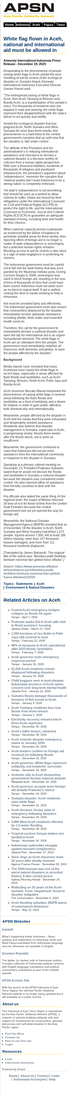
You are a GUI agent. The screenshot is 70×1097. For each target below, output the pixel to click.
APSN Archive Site (15, 980)
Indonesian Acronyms (19, 1062)
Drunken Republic (15, 953)
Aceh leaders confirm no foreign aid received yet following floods (37, 752)
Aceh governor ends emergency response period (35, 658)
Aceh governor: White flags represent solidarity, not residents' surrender (38, 764)
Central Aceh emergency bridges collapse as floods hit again (35, 611)
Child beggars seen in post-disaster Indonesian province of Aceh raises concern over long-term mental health (38, 684)
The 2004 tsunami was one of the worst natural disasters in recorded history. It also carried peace (37, 872)
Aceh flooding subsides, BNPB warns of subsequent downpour (39, 904)
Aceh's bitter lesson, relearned (33, 731)
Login (9, 1044)
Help (52, 1079)
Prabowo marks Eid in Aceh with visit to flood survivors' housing (38, 623)
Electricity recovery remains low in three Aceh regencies (36, 721)
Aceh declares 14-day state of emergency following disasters (33, 811)
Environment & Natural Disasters (30, 587)
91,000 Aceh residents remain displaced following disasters (33, 670)
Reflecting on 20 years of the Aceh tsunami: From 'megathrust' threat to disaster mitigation (38, 891)
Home (9, 24)
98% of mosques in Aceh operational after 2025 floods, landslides (38, 647)
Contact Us (12, 1037)
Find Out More (14, 1033)
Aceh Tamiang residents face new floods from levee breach (36, 709)
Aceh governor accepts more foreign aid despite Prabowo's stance (38, 788)
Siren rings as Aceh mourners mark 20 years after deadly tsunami (37, 858)
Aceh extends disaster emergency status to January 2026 (36, 741)
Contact (43, 1076)
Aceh (36, 24)
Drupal (21, 1069)
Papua (48, 24)
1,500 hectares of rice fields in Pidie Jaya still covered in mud (37, 635)
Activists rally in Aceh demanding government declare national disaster (38, 776)
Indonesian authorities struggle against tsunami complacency (34, 847)
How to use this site (18, 1040)
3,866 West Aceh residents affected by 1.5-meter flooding (37, 823)
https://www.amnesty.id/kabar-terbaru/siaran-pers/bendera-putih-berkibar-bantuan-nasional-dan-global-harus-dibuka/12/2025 (32, 572)
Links (8, 1059)
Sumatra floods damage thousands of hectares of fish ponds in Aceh (39, 697)
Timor (60, 24)
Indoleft (7, 929)
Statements (24, 583)
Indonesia (23, 24)
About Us (27, 1076)
